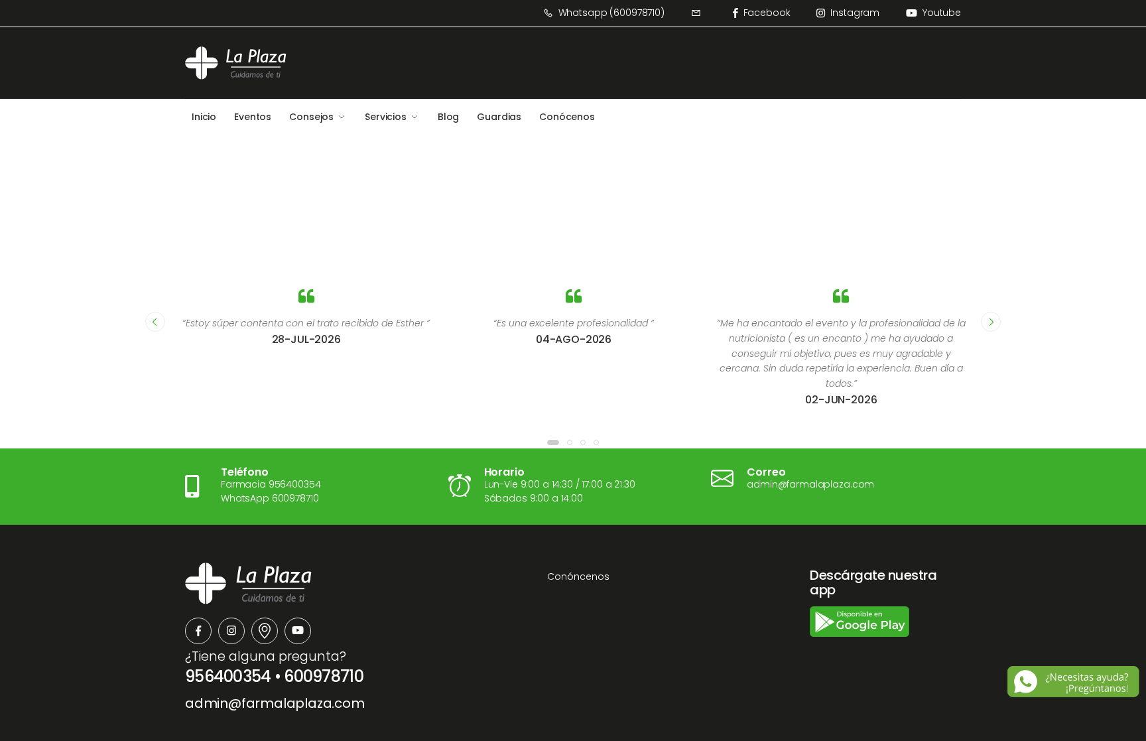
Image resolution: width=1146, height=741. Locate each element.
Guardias (499, 116)
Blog (448, 116)
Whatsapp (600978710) (611, 12)
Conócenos (567, 116)
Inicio (204, 116)
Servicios (386, 116)
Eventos (252, 116)
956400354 (228, 676)
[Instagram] (231, 631)
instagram (854, 12)
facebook (767, 12)
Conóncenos (578, 576)
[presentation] (155, 322)
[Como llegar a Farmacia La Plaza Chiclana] (264, 631)
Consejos (311, 116)
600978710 (323, 676)
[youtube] (298, 631)
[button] (553, 442)
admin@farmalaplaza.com (275, 703)
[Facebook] (198, 631)
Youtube (942, 12)
